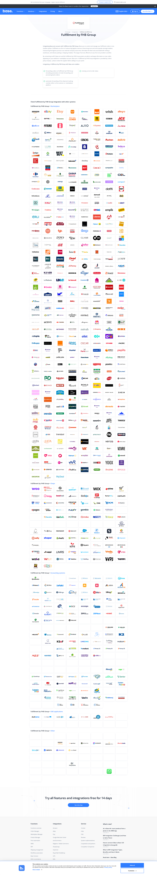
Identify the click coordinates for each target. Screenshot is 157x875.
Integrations (43, 11)
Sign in (136, 11)
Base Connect (34, 856)
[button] (122, 11)
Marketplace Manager (36, 834)
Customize (131, 870)
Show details (36, 869)
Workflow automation (37, 853)
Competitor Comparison (87, 846)
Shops (53, 483)
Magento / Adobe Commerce (61, 843)
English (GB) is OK (121, 2)
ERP (32, 846)
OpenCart (55, 850)
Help (82, 831)
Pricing (52, 11)
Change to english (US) (105, 2)
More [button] (60, 11)
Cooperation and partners (88, 843)
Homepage (67, 32)
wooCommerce (57, 840)
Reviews (83, 837)
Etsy (54, 834)
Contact (83, 828)
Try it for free (147, 11)
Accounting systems (58, 573)
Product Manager (35, 837)
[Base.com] (8, 11)
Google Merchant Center (59, 837)
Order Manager (35, 831)
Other (53, 731)
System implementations (88, 840)
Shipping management (37, 850)
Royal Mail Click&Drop (59, 853)
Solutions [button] (31, 11)
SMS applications (57, 711)
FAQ (82, 834)
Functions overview (36, 828)
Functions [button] (20, 11)
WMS (32, 843)
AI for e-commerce (36, 859)
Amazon (55, 828)
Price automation (35, 840)
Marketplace (55, 106)
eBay (54, 831)
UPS (54, 856)
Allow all (132, 865)
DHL (54, 859)
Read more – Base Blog (109, 857)
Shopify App (56, 846)
